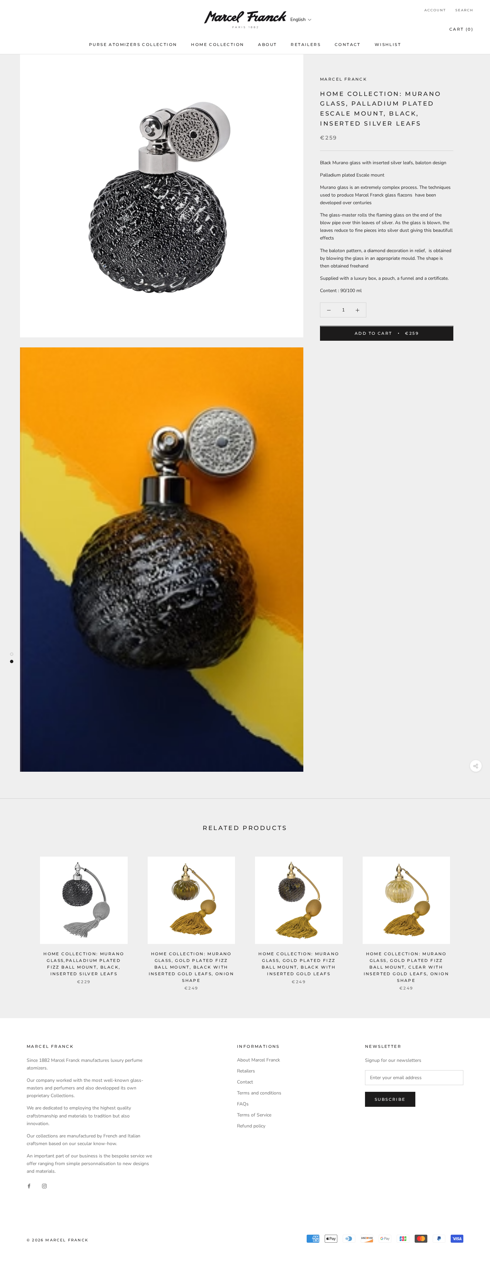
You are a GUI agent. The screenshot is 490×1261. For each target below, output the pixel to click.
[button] (301, 19)
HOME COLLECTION (217, 44)
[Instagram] (44, 1185)
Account (435, 10)
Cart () (461, 29)
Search (464, 10)
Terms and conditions (259, 1093)
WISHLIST (388, 44)
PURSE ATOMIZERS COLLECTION (133, 44)
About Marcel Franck (258, 1060)
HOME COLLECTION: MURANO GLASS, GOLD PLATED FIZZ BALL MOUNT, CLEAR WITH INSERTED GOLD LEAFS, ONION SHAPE (406, 967)
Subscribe (390, 1099)
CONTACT (348, 44)
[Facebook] (29, 1185)
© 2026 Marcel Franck (57, 1240)
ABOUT (267, 44)
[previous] (20, 916)
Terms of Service (254, 1115)
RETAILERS (306, 44)
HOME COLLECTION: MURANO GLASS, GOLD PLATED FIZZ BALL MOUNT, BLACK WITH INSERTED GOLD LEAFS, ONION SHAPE (191, 967)
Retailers (246, 1071)
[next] (469, 916)
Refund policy (251, 1126)
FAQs (243, 1104)
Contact (245, 1082)
